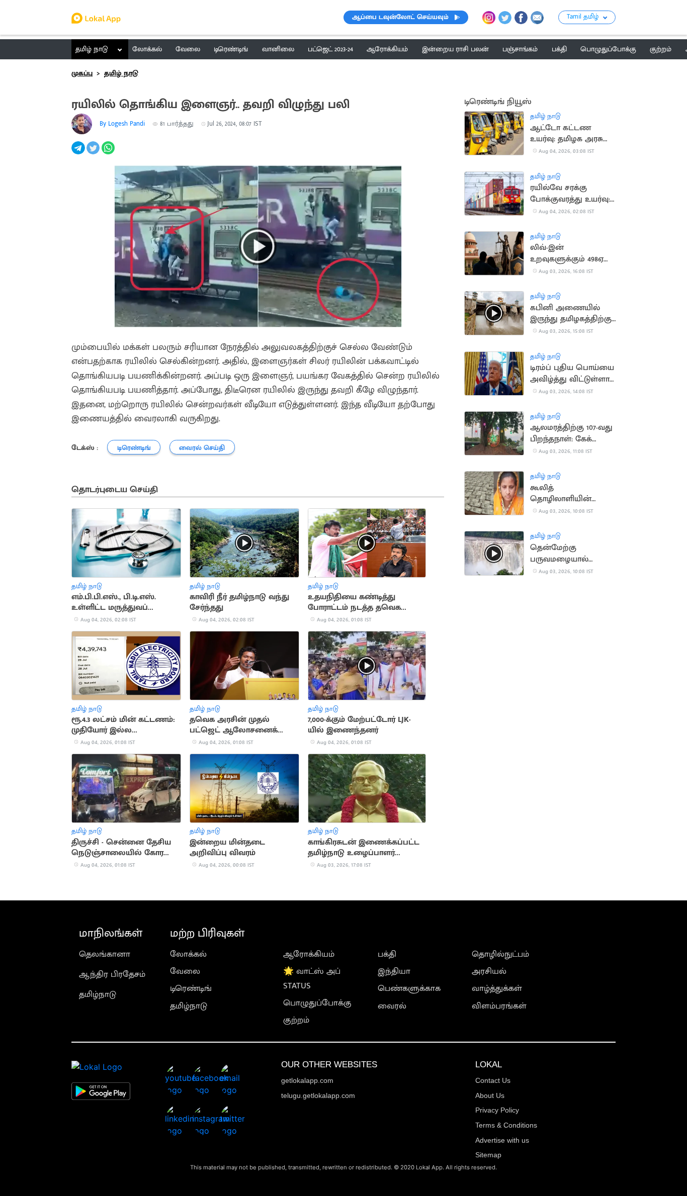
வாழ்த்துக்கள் (497, 988)
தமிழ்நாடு (97, 994)
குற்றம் (296, 1020)
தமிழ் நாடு (91, 49)
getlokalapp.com (307, 1080)
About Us (489, 1095)
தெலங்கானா (104, 954)
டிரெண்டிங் (191, 988)
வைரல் (392, 1006)
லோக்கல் (188, 954)
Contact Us (492, 1080)
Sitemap (488, 1155)
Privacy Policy (497, 1110)
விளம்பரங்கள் (499, 1006)
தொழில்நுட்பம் (500, 954)
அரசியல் (489, 971)
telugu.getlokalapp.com (318, 1095)
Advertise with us (502, 1140)
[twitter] (94, 153)
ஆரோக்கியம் (308, 954)
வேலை (185, 971)
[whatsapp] (109, 153)
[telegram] (79, 153)
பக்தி (387, 954)
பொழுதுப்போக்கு (317, 1003)
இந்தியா (394, 971)
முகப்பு (82, 73)
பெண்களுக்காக (409, 988)
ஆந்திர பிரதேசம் (112, 974)
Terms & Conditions (506, 1125)
